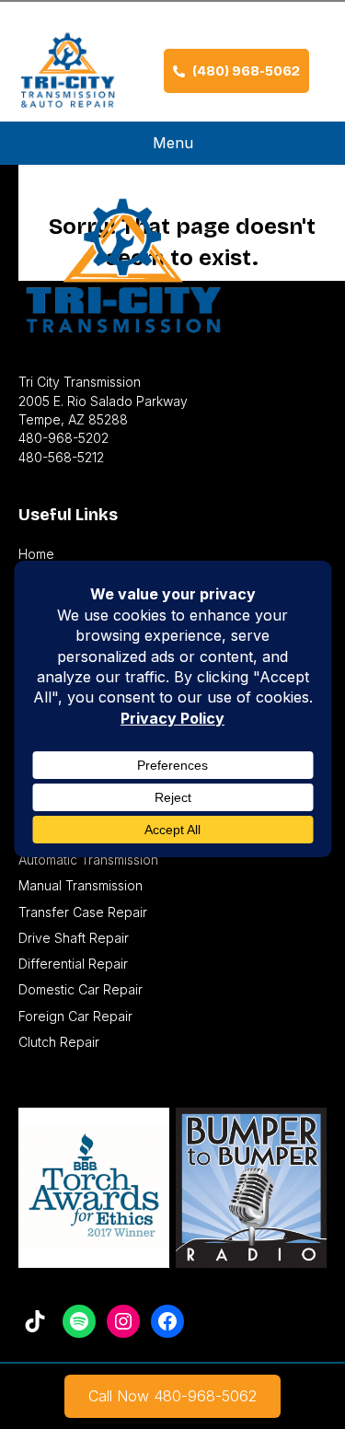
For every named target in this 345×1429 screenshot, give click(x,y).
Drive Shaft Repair (73, 938)
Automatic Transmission (88, 859)
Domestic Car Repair (80, 989)
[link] (172, 1396)
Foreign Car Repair (75, 1016)
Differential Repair (73, 963)
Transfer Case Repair (82, 912)
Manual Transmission (80, 885)
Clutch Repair (58, 1042)
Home (36, 554)
